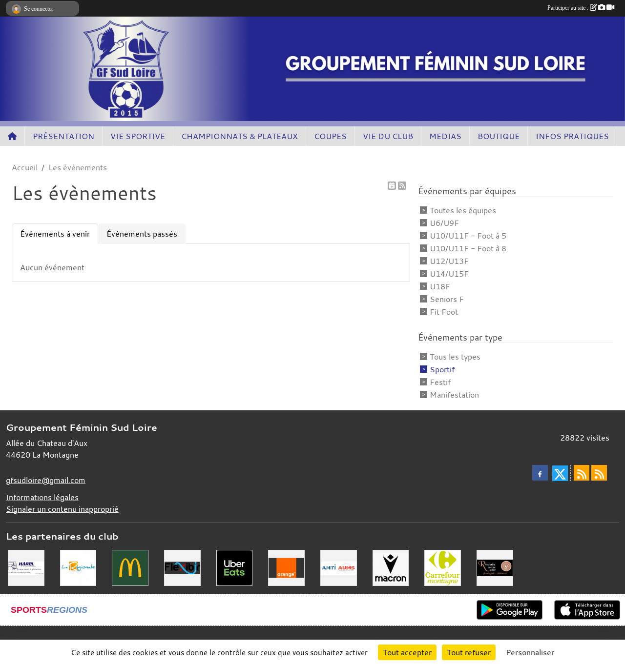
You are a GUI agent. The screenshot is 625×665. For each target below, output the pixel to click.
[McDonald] (130, 567)
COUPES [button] (330, 136)
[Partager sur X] (560, 473)
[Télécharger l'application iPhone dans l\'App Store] (587, 610)
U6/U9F (444, 223)
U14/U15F (449, 273)
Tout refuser (469, 652)
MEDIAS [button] (445, 136)
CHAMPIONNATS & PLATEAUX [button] (239, 136)
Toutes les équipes (463, 210)
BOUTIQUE (499, 136)
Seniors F (447, 299)
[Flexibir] (182, 567)
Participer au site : (568, 7)
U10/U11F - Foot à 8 (468, 248)
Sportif (442, 369)
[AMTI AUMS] (338, 567)
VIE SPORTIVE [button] (137, 136)
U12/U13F (449, 261)
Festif (440, 382)
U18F (440, 286)
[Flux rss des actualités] (581, 473)
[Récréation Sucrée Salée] (495, 567)
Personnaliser (530, 652)
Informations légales (42, 497)
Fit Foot (444, 311)
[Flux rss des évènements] (599, 473)
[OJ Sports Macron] (391, 567)
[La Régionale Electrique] (78, 567)
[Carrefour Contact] (442, 567)
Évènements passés (141, 233)
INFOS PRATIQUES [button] (572, 136)
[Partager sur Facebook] (540, 473)
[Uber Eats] (234, 567)
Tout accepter (407, 652)
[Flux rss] (402, 185)
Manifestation (454, 394)
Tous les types (455, 356)
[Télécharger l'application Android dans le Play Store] (509, 610)
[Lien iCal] (392, 185)
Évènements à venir (55, 233)
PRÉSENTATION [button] (63, 136)
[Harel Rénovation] (26, 567)
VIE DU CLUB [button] (388, 136)
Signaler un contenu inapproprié (62, 509)
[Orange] (286, 567)
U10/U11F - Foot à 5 (468, 235)
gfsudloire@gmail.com (45, 480)
